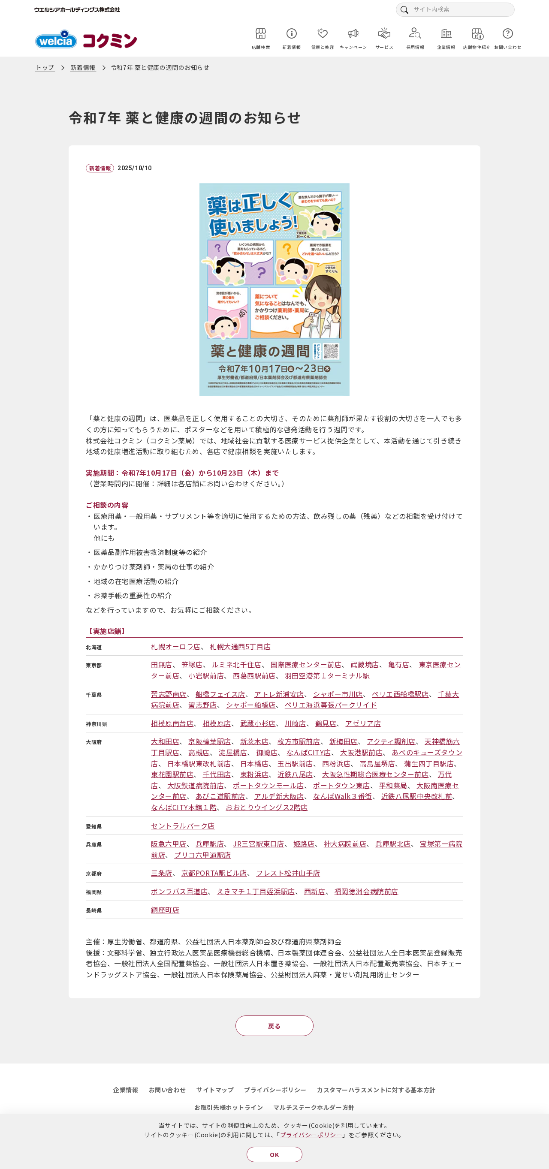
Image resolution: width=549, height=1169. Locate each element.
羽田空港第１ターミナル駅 (327, 675)
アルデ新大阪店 (279, 796)
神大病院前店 (345, 843)
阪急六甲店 (169, 843)
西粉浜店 (336, 763)
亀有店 (399, 664)
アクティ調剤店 (391, 741)
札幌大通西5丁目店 (240, 646)
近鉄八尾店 (295, 774)
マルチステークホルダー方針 (313, 1107)
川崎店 (295, 723)
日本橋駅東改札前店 (199, 763)
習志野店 (202, 704)
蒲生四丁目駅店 (429, 763)
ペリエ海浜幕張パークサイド (331, 704)
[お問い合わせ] (508, 33)
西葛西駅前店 (254, 675)
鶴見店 (326, 723)
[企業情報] (446, 33)
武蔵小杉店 (258, 723)
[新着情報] (292, 33)
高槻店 (199, 752)
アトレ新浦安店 (279, 694)
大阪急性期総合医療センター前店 (375, 774)
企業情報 (125, 1089)
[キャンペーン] (353, 33)
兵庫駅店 (210, 843)
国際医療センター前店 (306, 664)
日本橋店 (254, 763)
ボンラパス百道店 (179, 891)
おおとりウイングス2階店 (267, 807)
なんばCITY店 (309, 752)
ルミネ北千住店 (237, 664)
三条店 (161, 873)
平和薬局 (393, 785)
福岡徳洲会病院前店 (366, 891)
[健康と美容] (322, 33)
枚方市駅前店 (299, 741)
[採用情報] (415, 33)
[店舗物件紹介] (477, 33)
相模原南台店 (172, 723)
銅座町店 (165, 909)
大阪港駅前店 (361, 752)
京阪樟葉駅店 (209, 741)
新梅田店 (343, 741)
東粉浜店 (254, 774)
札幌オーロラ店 (176, 646)
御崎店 (267, 752)
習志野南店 (169, 694)
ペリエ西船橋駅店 (400, 694)
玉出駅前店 (295, 763)
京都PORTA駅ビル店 (214, 873)
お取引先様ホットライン (228, 1107)
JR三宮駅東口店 (258, 843)
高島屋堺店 (377, 763)
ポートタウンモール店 (268, 785)
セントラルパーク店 (183, 825)
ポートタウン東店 (341, 785)
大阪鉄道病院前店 (195, 785)
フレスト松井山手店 (288, 873)
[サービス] (384, 33)
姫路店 (304, 843)
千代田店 (217, 774)
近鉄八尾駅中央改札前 (416, 796)
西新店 (315, 891)
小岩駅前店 (206, 675)
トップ (45, 67)
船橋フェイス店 (220, 694)
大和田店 (165, 741)
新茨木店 (254, 741)
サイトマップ (215, 1089)
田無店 (161, 664)
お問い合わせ (167, 1089)
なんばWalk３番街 (342, 796)
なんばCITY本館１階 (184, 807)
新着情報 (83, 67)
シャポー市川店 (338, 694)
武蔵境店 (364, 664)
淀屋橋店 (233, 752)
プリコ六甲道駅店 (202, 855)
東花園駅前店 (172, 774)
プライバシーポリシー (311, 1134)
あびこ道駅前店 (220, 796)
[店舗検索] (261, 33)
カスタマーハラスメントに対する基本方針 (376, 1089)
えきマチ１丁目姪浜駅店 (256, 891)
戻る (274, 1025)
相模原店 (217, 723)
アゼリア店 (363, 723)
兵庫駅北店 (393, 843)
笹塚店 (192, 664)
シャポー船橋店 (251, 704)
